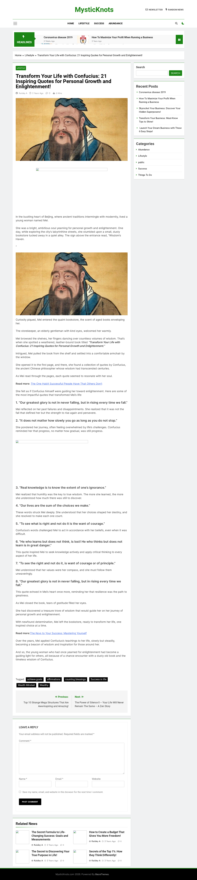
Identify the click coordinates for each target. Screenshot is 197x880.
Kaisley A (23, 93)
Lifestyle (83, 23)
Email (59, 778)
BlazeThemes (102, 874)
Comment (25, 740)
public (141, 162)
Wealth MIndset (26, 685)
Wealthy (44, 685)
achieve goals (34, 679)
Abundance (116, 23)
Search (140, 67)
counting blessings (75, 679)
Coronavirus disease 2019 (58, 37)
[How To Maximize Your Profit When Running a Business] (83, 39)
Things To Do (145, 175)
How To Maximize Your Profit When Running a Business (122, 37)
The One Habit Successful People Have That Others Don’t (66, 383)
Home (70, 23)
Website (96, 778)
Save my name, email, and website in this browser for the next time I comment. (62, 792)
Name (23, 778)
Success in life (98, 679)
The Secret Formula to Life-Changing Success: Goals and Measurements (50, 836)
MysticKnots (94, 10)
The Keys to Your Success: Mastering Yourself (58, 633)
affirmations (53, 679)
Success (99, 23)
